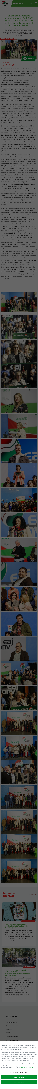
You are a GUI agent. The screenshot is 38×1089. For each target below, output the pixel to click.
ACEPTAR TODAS (19, 1077)
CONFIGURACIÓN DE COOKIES (19, 1072)
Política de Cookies (26, 1068)
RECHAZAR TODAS (19, 1082)
